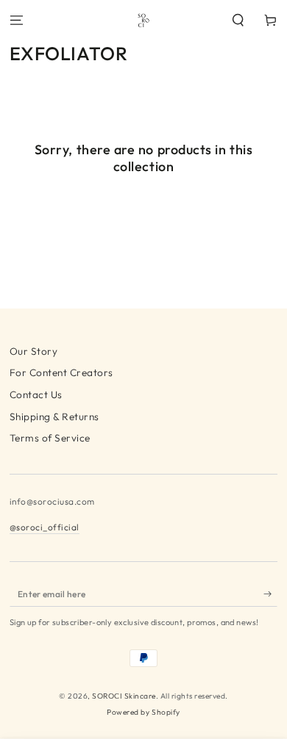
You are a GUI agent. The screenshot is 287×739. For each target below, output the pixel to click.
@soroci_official (44, 527)
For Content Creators (61, 372)
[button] (238, 20)
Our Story (34, 351)
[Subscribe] (270, 594)
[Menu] (16, 20)
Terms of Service (50, 437)
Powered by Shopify (143, 712)
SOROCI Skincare (124, 696)
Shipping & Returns (54, 416)
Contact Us (36, 394)
